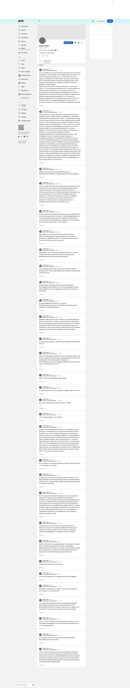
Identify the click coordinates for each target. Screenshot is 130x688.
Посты (40, 60)
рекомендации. (22, 142)
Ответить (41, 105)
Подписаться (68, 42)
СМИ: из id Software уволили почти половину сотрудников (50, 493)
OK (33, 685)
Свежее (41, 65)
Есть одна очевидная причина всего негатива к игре (50, 70)
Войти (110, 21)
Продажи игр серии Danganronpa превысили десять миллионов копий (50, 427)
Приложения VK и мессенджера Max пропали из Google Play (49, 339)
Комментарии (47, 60)
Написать (102, 21)
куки (26, 684)
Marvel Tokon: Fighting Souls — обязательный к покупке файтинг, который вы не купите (50, 169)
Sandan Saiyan (45, 69)
